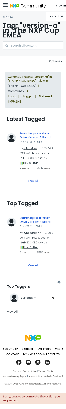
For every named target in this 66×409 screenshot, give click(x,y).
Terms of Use (29, 371)
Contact (13, 354)
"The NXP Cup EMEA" (22, 86)
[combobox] (33, 45)
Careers (27, 349)
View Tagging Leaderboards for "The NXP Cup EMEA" (33, 282)
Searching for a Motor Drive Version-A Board (35, 135)
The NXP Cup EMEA (31, 142)
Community (16, 91)
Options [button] (54, 61)
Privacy (17, 371)
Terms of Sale (45, 371)
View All (33, 181)
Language (56, 16)
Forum (8, 17)
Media (59, 349)
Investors (44, 349)
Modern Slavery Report (15, 376)
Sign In (61, 5)
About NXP (10, 349)
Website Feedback (53, 376)
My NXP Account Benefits (41, 354)
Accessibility (35, 376)
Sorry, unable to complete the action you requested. (31, 398)
